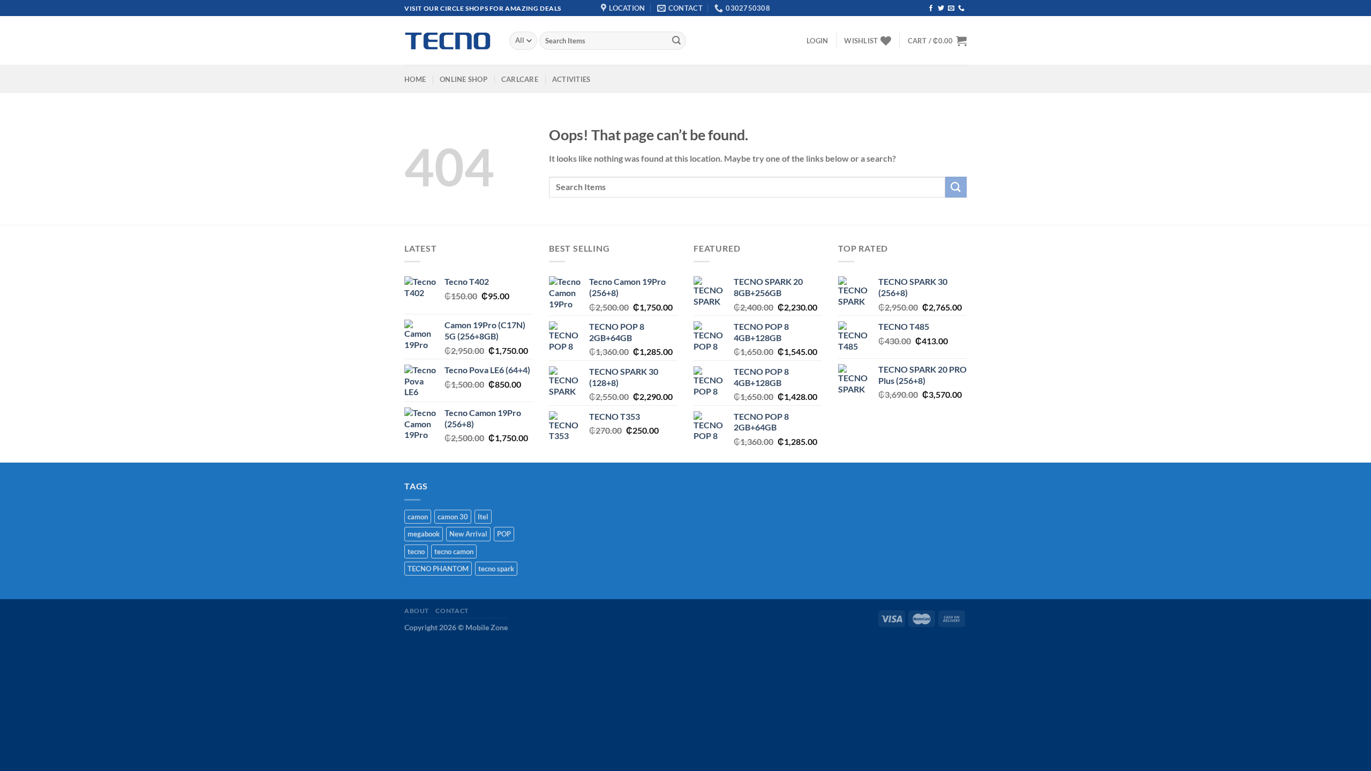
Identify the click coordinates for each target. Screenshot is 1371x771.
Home (415, 79)
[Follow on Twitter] (941, 8)
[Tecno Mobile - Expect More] (448, 41)
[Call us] (961, 8)
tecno (416, 551)
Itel (483, 516)
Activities (571, 79)
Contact (451, 611)
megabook (424, 534)
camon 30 (453, 516)
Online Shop (463, 79)
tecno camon (453, 551)
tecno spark (496, 568)
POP (504, 534)
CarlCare (519, 79)
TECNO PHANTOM (438, 568)
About (416, 611)
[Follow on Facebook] (931, 8)
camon (418, 516)
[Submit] (676, 41)
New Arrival (468, 534)
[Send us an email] (951, 8)
